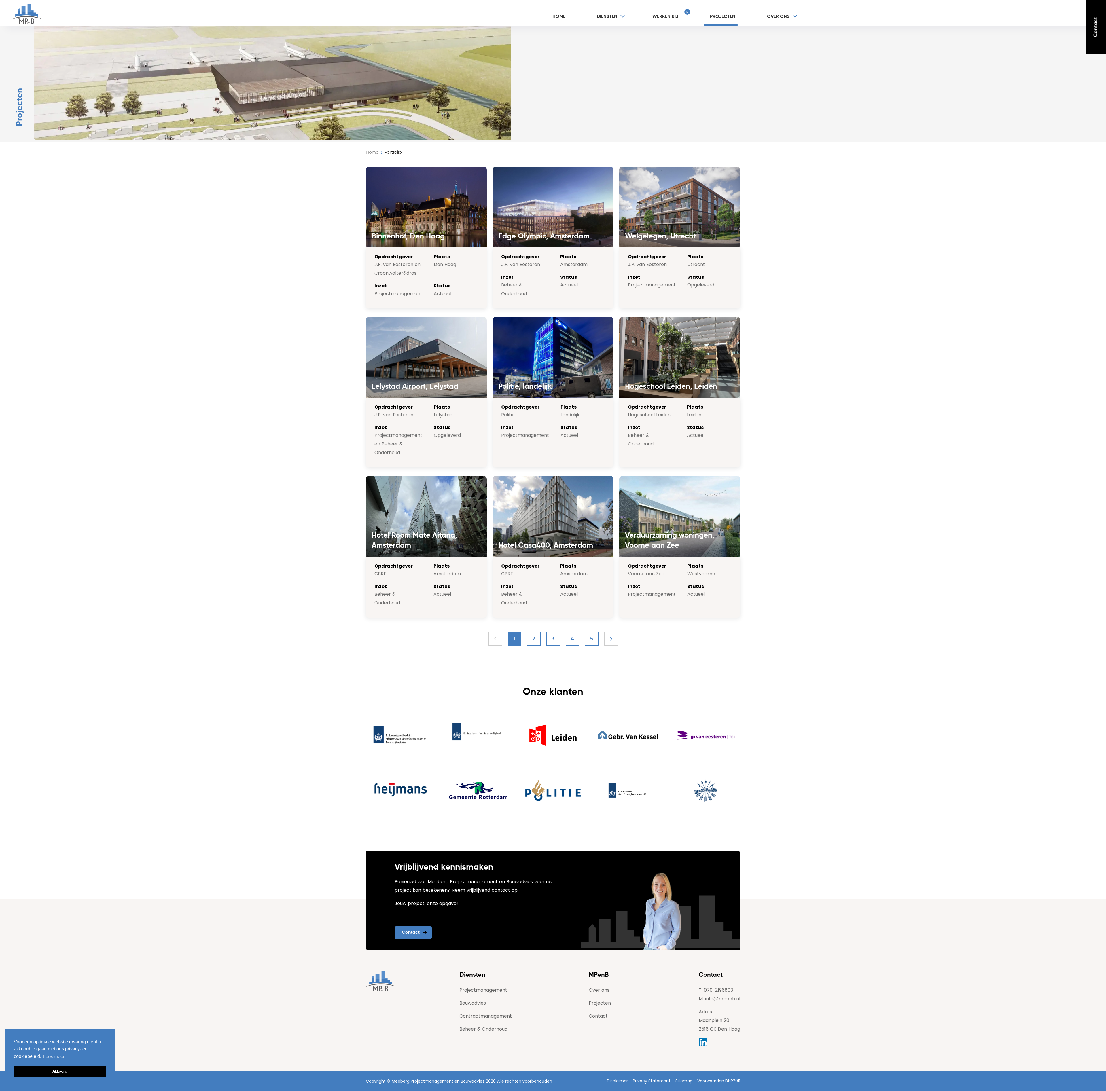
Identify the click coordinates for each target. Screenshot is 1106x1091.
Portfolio (393, 152)
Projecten (723, 16)
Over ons (778, 16)
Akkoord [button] (59, 1071)
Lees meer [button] (54, 1056)
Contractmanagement (485, 1016)
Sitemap (683, 1081)
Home (559, 16)
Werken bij (668, 14)
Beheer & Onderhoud (483, 1029)
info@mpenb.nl (722, 998)
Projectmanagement (483, 990)
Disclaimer (617, 1081)
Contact (1096, 27)
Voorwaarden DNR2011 (718, 1081)
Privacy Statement (652, 1081)
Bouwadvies (472, 1003)
